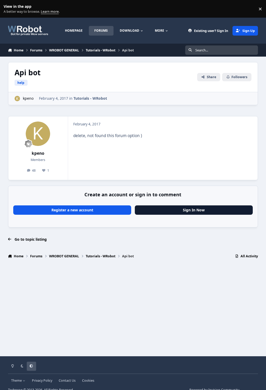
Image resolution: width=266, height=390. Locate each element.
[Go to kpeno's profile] (17, 98)
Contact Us (67, 380)
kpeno (28, 98)
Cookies (88, 380)
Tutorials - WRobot (90, 98)
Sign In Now (194, 209)
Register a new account (72, 209)
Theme (17, 380)
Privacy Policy (42, 380)
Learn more (10, 8)
